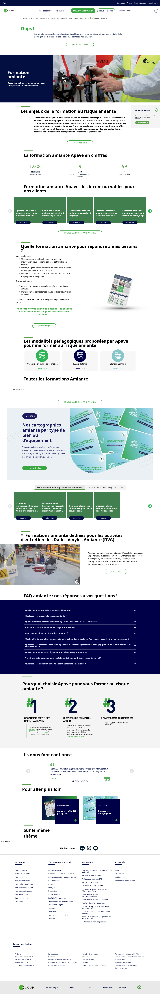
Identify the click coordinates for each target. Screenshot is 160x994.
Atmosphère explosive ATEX (24, 957)
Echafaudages (53, 954)
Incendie (85, 957)
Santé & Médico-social (57, 898)
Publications (120, 877)
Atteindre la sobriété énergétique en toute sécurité (96, 917)
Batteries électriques (21, 962)
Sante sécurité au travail (123, 962)
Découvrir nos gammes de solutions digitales (96, 912)
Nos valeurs (19, 901)
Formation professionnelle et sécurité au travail (70, 18)
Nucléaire (85, 962)
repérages (32, 730)
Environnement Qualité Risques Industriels (62, 962)
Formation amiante (99, 18)
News (117, 870)
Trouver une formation (83, 10)
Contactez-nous (80, 142)
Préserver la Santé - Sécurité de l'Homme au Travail (94, 890)
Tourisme (52, 912)
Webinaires (119, 874)
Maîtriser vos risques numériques (95, 899)
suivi (46, 732)
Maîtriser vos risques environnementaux (90, 895)
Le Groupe (121, 3)
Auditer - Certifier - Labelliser (93, 903)
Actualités (60, 10)
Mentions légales (52, 987)
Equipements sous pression (57, 965)
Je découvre (42, 368)
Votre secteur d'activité (59, 862)
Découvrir (23, 223)
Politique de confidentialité (114, 987)
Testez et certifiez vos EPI (92, 879)
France (6, 3)
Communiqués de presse (125, 881)
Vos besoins (44, 10)
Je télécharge (44, 325)
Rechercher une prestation (92, 875)
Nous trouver (153, 3)
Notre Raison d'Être (22, 874)
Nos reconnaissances (23, 891)
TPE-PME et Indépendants (58, 915)
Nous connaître (21, 870)
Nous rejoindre (140, 3)
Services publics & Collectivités (60, 901)
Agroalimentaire (54, 870)
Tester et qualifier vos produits (94, 922)
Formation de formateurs (90, 954)
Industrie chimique (55, 891)
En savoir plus (34, 468)
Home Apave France (30, 18)
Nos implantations (22, 881)
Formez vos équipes (22, 944)
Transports (52, 918)
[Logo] (9, 13)
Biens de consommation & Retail (61, 874)
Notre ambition (21, 877)
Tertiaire (51, 908)
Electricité (51, 957)
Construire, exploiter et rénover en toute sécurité (95, 907)
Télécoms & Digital (55, 905)
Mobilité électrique (88, 960)
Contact (89, 987)
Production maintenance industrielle (94, 965)
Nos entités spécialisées (24, 884)
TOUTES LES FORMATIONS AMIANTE (80, 233)
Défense (51, 884)
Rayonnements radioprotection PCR (127, 954)
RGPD (72, 987)
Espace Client (125, 10)
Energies (51, 887)
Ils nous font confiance (24, 898)
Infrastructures (54, 894)
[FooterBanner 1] (26, 989)
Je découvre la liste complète (80, 735)
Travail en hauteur (121, 968)
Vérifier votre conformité (91, 882)
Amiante (18, 954)
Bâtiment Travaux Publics (23, 960)
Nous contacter (106, 10)
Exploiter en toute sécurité (92, 886)
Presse (129, 3)
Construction (53, 881)
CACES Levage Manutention (24, 965)
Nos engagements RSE (24, 887)
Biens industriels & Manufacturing (62, 877)
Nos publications (21, 894)
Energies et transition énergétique (59, 960)
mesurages (39, 734)
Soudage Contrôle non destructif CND (127, 965)
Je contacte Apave (80, 44)
